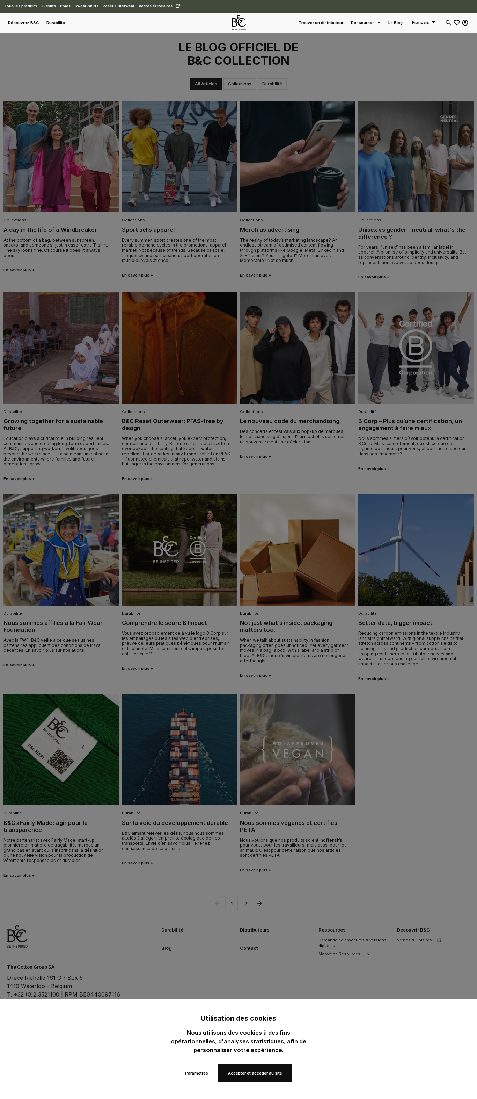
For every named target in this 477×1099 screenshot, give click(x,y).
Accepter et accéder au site (255, 1073)
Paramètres (196, 1073)
